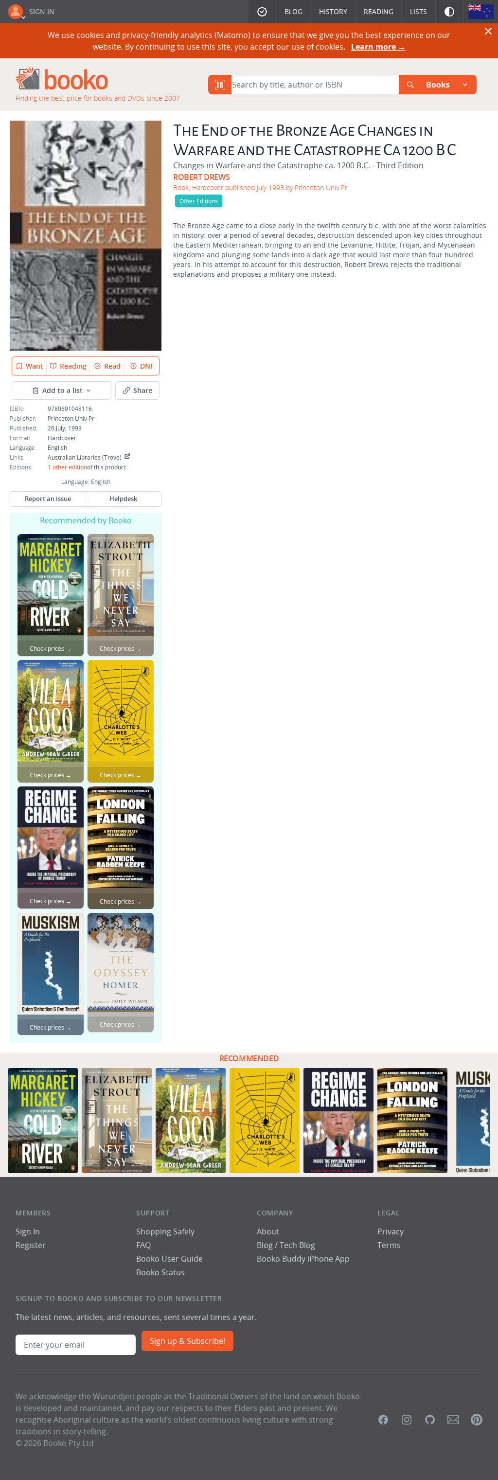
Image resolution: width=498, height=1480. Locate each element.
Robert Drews (201, 177)
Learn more (378, 46)
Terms (389, 1245)
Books (438, 84)
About (268, 1231)
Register (31, 1245)
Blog (293, 11)
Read (112, 366)
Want (34, 366)
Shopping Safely (165, 1231)
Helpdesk (123, 498)
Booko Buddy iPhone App (303, 1258)
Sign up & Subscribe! (187, 1341)
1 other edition (67, 467)
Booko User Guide (169, 1258)
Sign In (41, 11)
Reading (378, 11)
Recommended (249, 1058)
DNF (147, 366)
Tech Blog (297, 1245)
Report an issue (48, 498)
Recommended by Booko (86, 520)
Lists (418, 11)
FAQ (143, 1245)
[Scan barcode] (219, 84)
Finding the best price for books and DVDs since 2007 (98, 98)
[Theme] (449, 11)
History (333, 11)
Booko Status (160, 1272)
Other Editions (198, 201)
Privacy (390, 1231)
